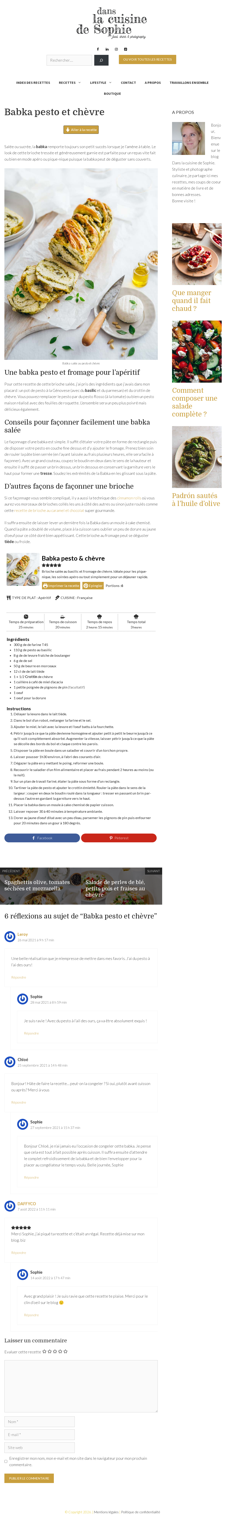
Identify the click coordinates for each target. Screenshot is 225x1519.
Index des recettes (33, 82)
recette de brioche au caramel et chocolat (49, 510)
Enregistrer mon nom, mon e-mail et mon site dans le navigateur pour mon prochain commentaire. (78, 1461)
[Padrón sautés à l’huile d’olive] (197, 484)
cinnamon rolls (129, 497)
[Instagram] (116, 49)
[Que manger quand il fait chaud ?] (197, 282)
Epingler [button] (95, 585)
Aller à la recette (83, 129)
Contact (128, 82)
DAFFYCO (27, 1203)
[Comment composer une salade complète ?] (197, 379)
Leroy (23, 934)
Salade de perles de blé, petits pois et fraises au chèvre (115, 888)
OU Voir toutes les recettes (147, 59)
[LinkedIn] (107, 49)
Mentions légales (106, 1512)
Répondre (18, 977)
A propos (153, 82)
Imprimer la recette (63, 585)
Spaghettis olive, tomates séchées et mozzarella (37, 885)
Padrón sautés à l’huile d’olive (196, 500)
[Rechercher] (101, 60)
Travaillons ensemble (189, 82)
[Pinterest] (125, 49)
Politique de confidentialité (140, 1512)
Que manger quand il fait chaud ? (191, 300)
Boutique (112, 93)
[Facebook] (98, 49)
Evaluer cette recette (22, 1351)
